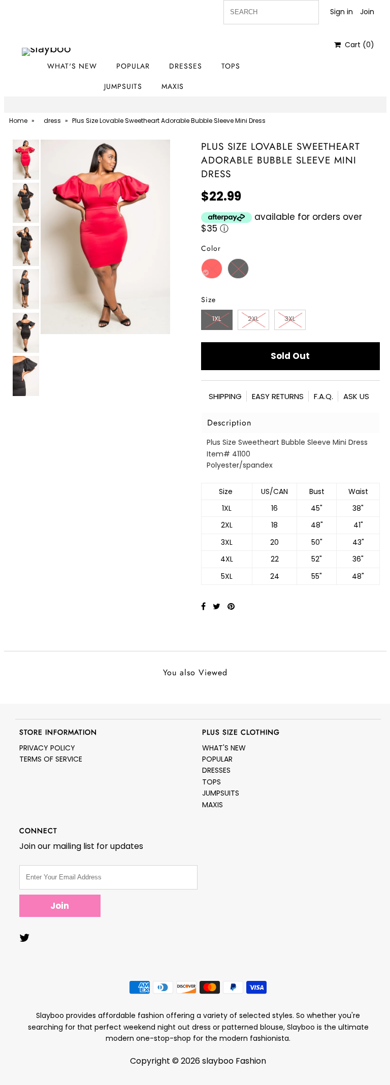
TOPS (230, 66)
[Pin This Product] (231, 606)
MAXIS (172, 86)
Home (18, 120)
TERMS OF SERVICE (50, 759)
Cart (357, 45)
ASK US (356, 396)
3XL (289, 318)
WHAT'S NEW (72, 66)
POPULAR (133, 66)
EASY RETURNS (278, 396)
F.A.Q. (323, 396)
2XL (253, 318)
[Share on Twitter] (217, 606)
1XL (216, 318)
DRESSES (185, 66)
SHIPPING (225, 396)
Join (367, 12)
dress (52, 120)
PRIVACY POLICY (47, 748)
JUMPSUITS (123, 86)
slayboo (218, 1061)
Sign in (341, 12)
